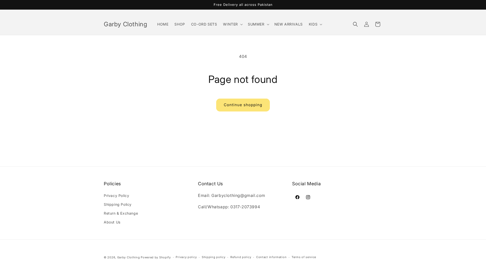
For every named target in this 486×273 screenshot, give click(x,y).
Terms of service (304, 257)
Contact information (271, 257)
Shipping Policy (118, 204)
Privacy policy (186, 257)
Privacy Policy (116, 195)
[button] (232, 24)
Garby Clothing (128, 257)
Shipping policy (214, 257)
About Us (112, 222)
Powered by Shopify (156, 257)
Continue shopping (243, 104)
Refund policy (240, 257)
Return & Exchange (121, 213)
